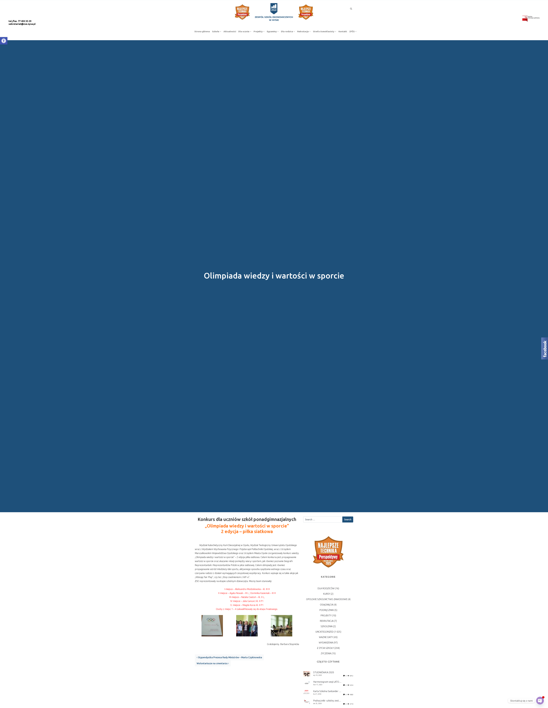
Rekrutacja (327, 621)
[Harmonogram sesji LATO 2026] (306, 683)
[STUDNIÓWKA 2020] (306, 673)
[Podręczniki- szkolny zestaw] (306, 701)
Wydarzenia (326, 642)
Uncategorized (324, 631)
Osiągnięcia (326, 604)
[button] (3, 40)
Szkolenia (327, 626)
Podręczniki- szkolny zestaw (327, 700)
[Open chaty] (540, 700)
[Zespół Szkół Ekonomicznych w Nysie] (274, 11)
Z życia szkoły (325, 648)
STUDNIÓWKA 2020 (323, 672)
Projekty (326, 615)
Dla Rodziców (326, 588)
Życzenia (326, 653)
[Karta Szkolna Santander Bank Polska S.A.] (306, 692)
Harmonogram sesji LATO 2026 (329, 681)
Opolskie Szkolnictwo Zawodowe (326, 599)
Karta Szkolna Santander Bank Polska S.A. (334, 691)
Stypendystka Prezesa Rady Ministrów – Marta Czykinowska (230, 657)
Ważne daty (326, 637)
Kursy (326, 593)
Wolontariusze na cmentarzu (212, 663)
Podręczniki (326, 610)
